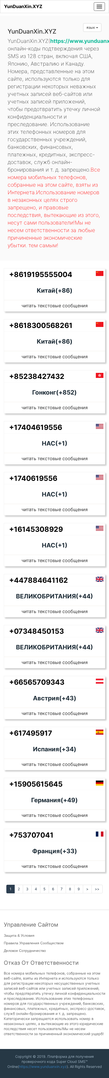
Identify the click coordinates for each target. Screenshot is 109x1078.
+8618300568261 (40, 325)
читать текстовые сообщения (55, 305)
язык (91, 27)
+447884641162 (38, 580)
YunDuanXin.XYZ (23, 6)
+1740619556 (33, 478)
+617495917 (30, 733)
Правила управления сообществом (34, 943)
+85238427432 (36, 376)
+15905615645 (36, 784)
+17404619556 (35, 427)
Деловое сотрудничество (25, 951)
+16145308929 (36, 529)
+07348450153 (36, 631)
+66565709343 (36, 682)
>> (97, 889)
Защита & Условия (19, 935)
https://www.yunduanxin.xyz (43, 1066)
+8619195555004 (40, 274)
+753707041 (31, 835)
